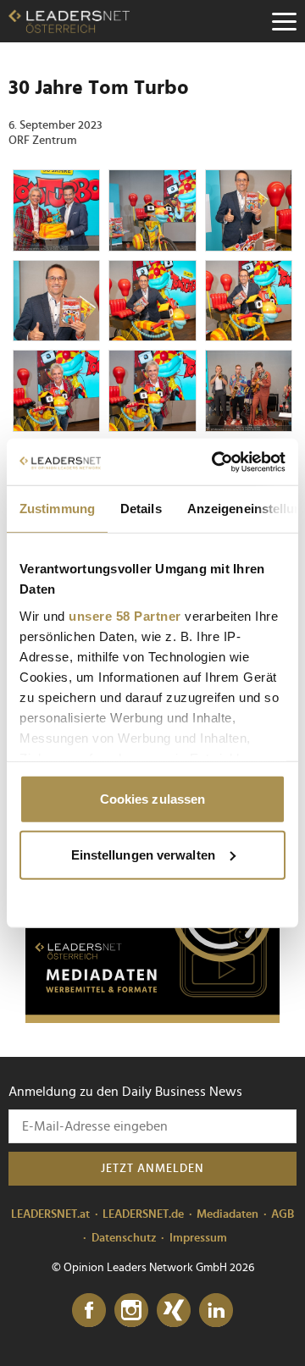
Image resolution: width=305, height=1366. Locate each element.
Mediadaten (227, 1214)
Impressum (198, 1238)
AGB (282, 1214)
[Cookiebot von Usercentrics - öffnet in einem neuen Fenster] (215, 462)
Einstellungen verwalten (143, 854)
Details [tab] (141, 508)
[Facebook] (89, 1311)
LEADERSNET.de (143, 1214)
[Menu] (284, 21)
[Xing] (174, 1311)
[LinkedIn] (216, 1311)
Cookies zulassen (153, 799)
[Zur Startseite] (69, 21)
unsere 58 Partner (125, 615)
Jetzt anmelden (152, 1169)
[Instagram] (131, 1311)
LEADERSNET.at (50, 1214)
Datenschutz (124, 1238)
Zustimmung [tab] (57, 508)
